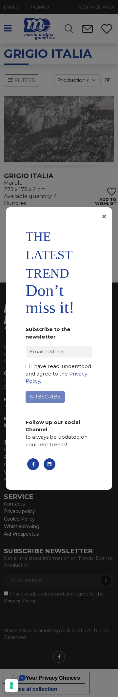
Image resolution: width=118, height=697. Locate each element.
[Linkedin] (49, 464)
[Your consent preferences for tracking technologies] (11, 685)
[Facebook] (33, 464)
